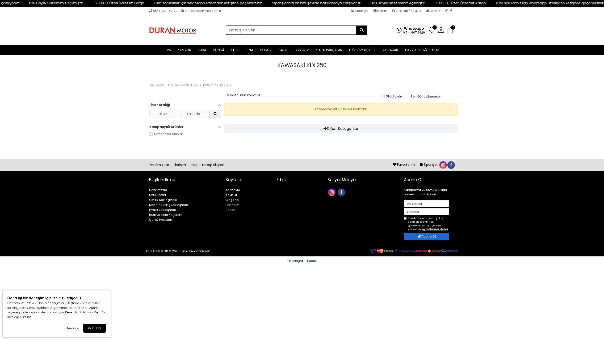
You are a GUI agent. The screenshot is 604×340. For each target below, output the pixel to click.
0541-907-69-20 (165, 11)
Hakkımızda (158, 190)
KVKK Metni (157, 195)
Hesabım (232, 205)
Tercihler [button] (73, 328)
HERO (235, 49)
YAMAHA (184, 49)
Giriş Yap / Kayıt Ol (408, 11)
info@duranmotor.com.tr (203, 11)
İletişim (382, 11)
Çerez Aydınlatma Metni (83, 312)
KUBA (202, 49)
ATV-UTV (302, 49)
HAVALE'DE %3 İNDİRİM (422, 49)
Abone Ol (428, 236)
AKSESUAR (390, 49)
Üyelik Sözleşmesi (162, 210)
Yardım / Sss (160, 164)
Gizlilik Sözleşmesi (163, 200)
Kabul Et (94, 328)
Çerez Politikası (160, 219)
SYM (250, 49)
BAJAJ (283, 49)
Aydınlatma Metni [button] (435, 229)
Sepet (230, 210)
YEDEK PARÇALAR (329, 49)
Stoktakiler (394, 96)
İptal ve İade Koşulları (165, 214)
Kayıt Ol (231, 195)
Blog (194, 164)
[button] (450, 30)
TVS (168, 49)
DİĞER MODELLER (362, 49)
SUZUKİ (218, 49)
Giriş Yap (232, 200)
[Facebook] (452, 11)
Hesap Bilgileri (213, 164)
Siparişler (362, 11)
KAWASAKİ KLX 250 (217, 85)
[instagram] (443, 164)
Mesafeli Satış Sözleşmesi (169, 205)
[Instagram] (447, 11)
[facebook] (451, 164)
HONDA (266, 49)
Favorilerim (406, 164)
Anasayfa (158, 85)
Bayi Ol (435, 11)
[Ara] (361, 30)
